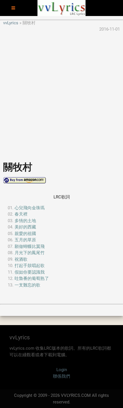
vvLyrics (10, 22)
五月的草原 (25, 239)
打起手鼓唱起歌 (30, 265)
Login (61, 369)
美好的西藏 (25, 227)
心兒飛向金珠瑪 (30, 207)
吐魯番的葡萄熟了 (32, 278)
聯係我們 (61, 376)
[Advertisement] (61, 94)
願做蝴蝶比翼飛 (30, 246)
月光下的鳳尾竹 (30, 252)
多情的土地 (25, 220)
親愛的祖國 (25, 233)
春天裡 (21, 214)
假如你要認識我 (30, 272)
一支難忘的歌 (27, 285)
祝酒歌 (21, 259)
